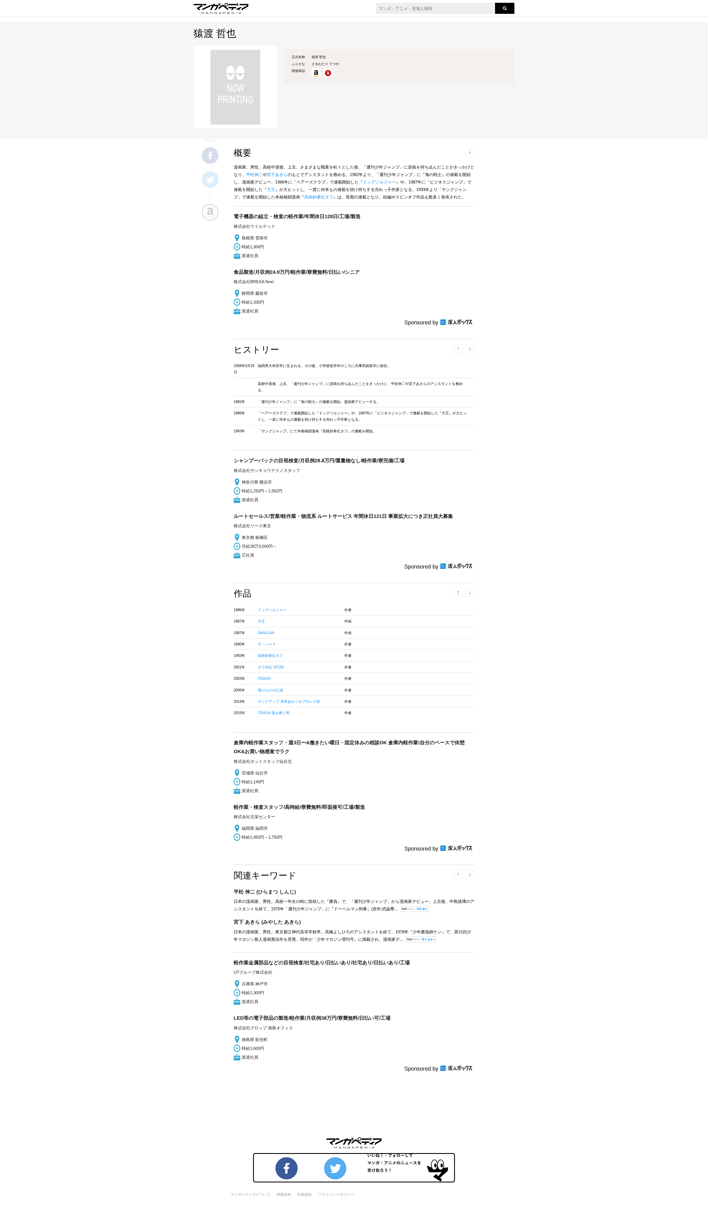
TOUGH (264, 678)
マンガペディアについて (250, 1194)
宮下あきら (277, 174)
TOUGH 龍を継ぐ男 (274, 713)
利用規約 (304, 1194)
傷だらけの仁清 (270, 690)
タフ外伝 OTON (270, 667)
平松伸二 (254, 174)
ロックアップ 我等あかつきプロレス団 (289, 701)
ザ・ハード (267, 644)
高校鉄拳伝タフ (318, 197)
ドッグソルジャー (379, 182)
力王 (271, 189)
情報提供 (284, 1194)
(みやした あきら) (267, 922)
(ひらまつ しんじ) (265, 892)
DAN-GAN (266, 633)
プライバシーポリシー (336, 1194)
